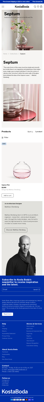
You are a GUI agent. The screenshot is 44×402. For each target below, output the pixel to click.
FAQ (3, 326)
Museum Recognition (32, 343)
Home (5, 54)
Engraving (29, 333)
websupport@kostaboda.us (17, 369)
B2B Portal (30, 328)
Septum (22, 54)
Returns (4, 331)
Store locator (30, 326)
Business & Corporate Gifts (34, 331)
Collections (13, 54)
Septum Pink (6, 185)
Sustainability (6, 354)
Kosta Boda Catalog (32, 345)
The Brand (5, 352)
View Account (30, 340)
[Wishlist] (38, 6)
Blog (3, 356)
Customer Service (7, 338)
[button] (3, 6)
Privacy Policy (6, 336)
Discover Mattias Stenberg (16, 230)
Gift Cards (29, 338)
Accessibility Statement (8, 333)
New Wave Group (7, 359)
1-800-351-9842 (13, 371)
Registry (29, 336)
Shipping (4, 328)
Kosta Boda (17, 397)
